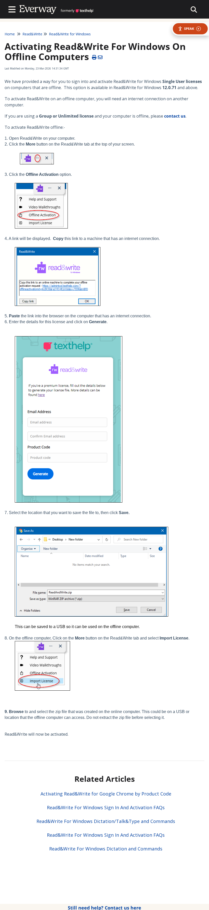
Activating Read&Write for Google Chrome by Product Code (106, 794)
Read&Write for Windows (70, 34)
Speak (189, 28)
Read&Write (32, 34)
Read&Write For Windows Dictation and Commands (105, 849)
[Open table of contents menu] (13, 9)
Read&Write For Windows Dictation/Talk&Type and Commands (105, 821)
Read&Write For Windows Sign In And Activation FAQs (106, 807)
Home (10, 34)
